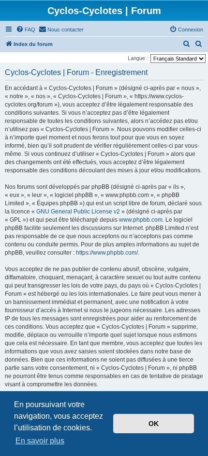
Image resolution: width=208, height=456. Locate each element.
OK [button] (154, 423)
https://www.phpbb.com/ (107, 252)
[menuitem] (25, 29)
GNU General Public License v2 (78, 211)
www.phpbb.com (141, 219)
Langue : (138, 58)
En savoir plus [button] (39, 441)
